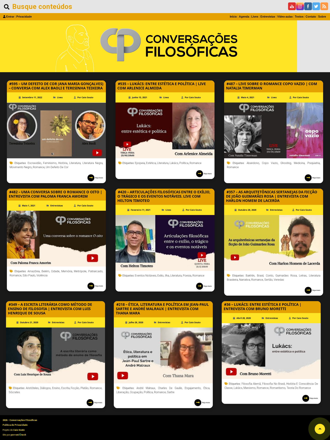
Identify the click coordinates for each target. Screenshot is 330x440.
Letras (303, 275)
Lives (254, 16)
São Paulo (29, 275)
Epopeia (140, 163)
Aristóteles (32, 388)
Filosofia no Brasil (273, 383)
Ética (207, 388)
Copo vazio (270, 163)
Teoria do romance (299, 388)
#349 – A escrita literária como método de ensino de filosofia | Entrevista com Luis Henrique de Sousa (50, 308)
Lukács (174, 163)
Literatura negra (92, 163)
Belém (45, 271)
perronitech (18, 434)
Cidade (55, 271)
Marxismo (250, 388)
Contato (311, 16)
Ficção (75, 388)
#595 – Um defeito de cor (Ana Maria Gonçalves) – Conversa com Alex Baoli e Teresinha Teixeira (56, 85)
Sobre (322, 16)
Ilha (167, 275)
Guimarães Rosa (286, 275)
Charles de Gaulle (170, 388)
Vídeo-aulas (285, 16)
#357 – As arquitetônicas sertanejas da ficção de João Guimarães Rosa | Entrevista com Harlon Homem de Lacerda (271, 196)
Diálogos (45, 388)
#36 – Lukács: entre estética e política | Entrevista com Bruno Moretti (262, 306)
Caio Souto (19, 430)
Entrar (10, 16)
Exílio (160, 275)
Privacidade (24, 16)
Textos (299, 16)
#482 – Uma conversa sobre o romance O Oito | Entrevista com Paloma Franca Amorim (55, 194)
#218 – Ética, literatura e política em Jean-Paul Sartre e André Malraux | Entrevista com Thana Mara (162, 308)
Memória (66, 271)
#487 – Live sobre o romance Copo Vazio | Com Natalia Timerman (271, 85)
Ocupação (136, 392)
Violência (41, 275)
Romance (39, 167)
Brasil (260, 275)
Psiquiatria (313, 163)
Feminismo (50, 163)
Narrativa (244, 279)
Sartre (170, 392)
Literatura (75, 163)
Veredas (279, 279)
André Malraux (145, 388)
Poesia (187, 275)
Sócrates (14, 392)
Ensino (56, 388)
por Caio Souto (85, 97)
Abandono (253, 163)
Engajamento (193, 388)
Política (183, 163)
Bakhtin (250, 275)
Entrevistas (267, 16)
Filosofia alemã (251, 383)
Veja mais (98, 178)
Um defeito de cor (57, 167)
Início (233, 16)
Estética (151, 163)
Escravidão (34, 163)
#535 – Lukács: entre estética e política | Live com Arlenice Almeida (161, 85)
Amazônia (34, 271)
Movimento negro (21, 167)
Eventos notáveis (145, 275)
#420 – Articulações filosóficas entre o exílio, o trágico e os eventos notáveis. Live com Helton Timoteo (163, 196)
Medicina (299, 163)
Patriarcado (95, 271)
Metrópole (80, 271)
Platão (85, 388)
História (62, 163)
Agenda (244, 16)
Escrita (65, 388)
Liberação (123, 392)
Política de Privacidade (15, 425)
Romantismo (277, 388)
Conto (269, 275)
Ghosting (285, 163)
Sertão (268, 279)
